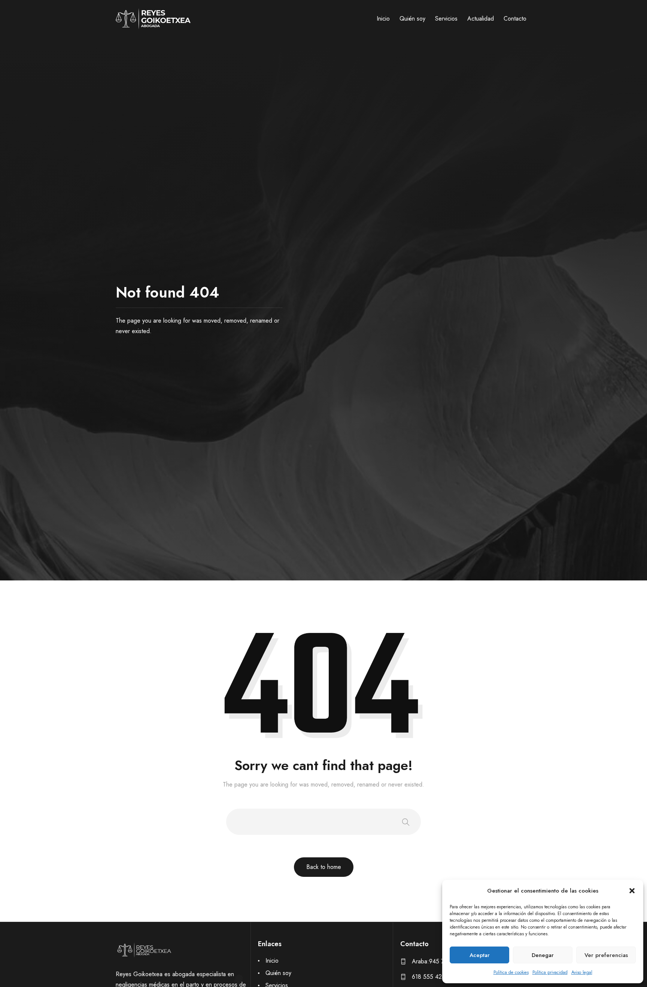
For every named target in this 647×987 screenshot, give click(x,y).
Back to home (323, 867)
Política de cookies (511, 972)
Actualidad (480, 18)
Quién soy (412, 18)
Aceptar (480, 955)
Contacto (515, 18)
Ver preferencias (606, 955)
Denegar (543, 955)
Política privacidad (550, 972)
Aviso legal (581, 972)
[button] (632, 890)
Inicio (383, 18)
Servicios (446, 18)
